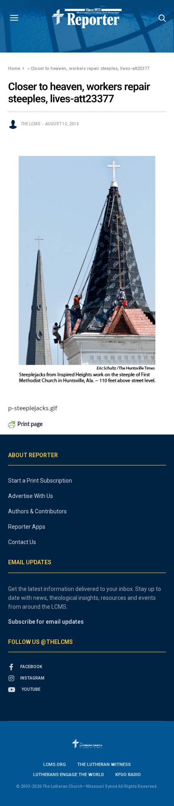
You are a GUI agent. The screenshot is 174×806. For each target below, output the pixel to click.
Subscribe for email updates (46, 621)
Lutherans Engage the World (68, 774)
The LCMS (30, 124)
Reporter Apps (26, 526)
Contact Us (22, 542)
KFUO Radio (128, 774)
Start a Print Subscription (40, 480)
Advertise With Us (30, 496)
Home (14, 68)
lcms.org (54, 764)
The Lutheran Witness (104, 764)
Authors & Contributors (37, 511)
